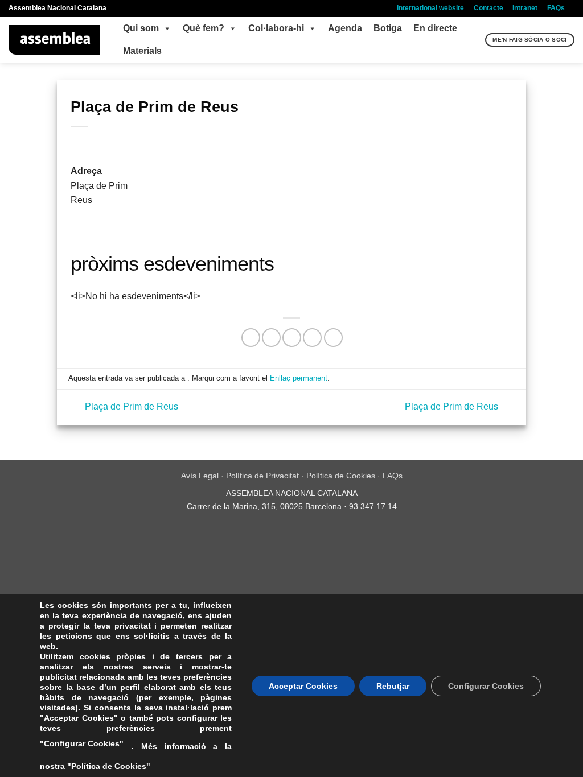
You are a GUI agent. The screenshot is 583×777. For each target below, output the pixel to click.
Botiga (387, 28)
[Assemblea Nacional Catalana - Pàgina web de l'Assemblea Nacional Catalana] (54, 40)
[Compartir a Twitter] (271, 337)
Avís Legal (200, 475)
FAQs (556, 8)
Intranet (524, 8)
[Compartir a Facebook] (250, 337)
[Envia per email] (291, 337)
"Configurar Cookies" (82, 743)
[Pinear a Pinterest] (312, 337)
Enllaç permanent (298, 378)
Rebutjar (392, 686)
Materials (142, 51)
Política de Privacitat (262, 475)
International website (430, 8)
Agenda (345, 28)
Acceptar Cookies (303, 686)
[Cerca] (475, 40)
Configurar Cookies (486, 686)
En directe (435, 28)
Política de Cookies (340, 475)
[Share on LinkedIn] (333, 337)
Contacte (488, 8)
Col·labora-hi (276, 28)
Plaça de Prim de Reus (130, 407)
